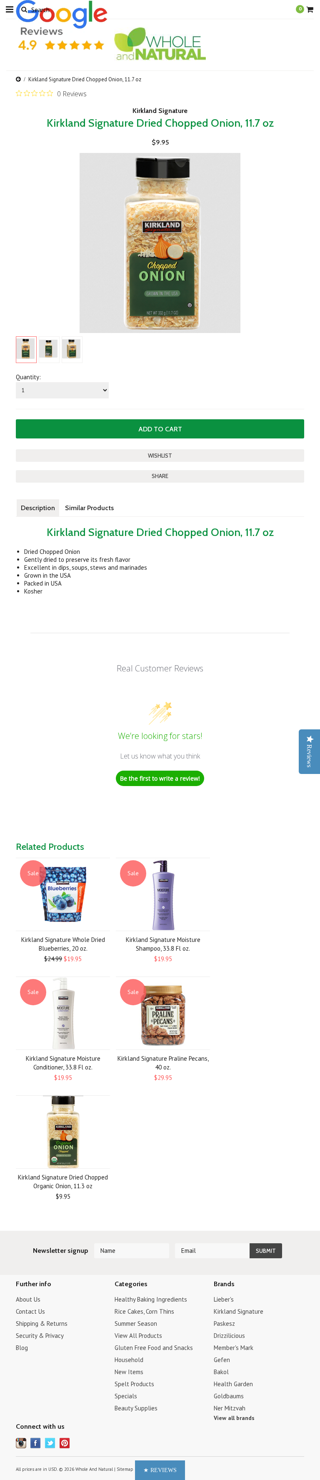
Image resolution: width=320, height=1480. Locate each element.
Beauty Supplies (136, 1408)
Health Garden (233, 1384)
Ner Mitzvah (229, 1408)
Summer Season (136, 1323)
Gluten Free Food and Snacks (154, 1348)
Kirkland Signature (160, 111)
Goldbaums (229, 1396)
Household (129, 1360)
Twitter (50, 1443)
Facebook (35, 1443)
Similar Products (89, 508)
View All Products (138, 1336)
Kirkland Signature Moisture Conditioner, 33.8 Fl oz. (63, 1062)
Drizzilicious (229, 1336)
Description (38, 508)
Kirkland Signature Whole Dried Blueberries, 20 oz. (63, 944)
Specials (126, 1396)
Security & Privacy (40, 1336)
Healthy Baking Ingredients (151, 1299)
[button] (160, 1470)
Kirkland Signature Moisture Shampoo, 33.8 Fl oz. (163, 944)
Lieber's (224, 1299)
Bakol (221, 1372)
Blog (22, 1348)
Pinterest (65, 1443)
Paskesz (224, 1323)
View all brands (234, 1418)
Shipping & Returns (42, 1323)
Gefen (222, 1360)
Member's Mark (233, 1348)
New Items (129, 1372)
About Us (28, 1299)
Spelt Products (134, 1384)
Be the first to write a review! (160, 778)
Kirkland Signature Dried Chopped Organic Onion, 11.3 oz (63, 1181)
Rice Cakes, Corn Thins (144, 1311)
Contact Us (30, 1311)
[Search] (24, 9)
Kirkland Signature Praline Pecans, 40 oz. (163, 1062)
